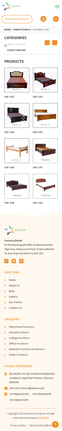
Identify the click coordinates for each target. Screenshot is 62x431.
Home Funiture (22, 30)
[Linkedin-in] (21, 261)
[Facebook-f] (6, 261)
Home (7, 30)
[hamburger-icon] (56, 6)
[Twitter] (14, 261)
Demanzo (43, 418)
